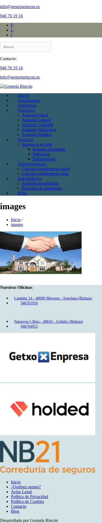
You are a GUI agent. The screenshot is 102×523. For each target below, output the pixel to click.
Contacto (18, 506)
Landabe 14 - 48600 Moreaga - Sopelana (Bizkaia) (53, 298)
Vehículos (41, 154)
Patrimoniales (44, 159)
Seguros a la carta (37, 144)
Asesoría (26, 110)
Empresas (27, 105)
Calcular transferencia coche (46, 168)
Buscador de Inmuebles (42, 188)
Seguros (25, 139)
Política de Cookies (27, 501)
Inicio (23, 95)
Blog (22, 193)
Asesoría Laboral (36, 120)
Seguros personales (49, 149)
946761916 (29, 303)
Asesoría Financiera (39, 129)
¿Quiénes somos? (26, 487)
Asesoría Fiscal (35, 115)
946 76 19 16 (11, 16)
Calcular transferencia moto (45, 173)
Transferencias (32, 164)
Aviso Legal (21, 491)
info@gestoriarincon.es (20, 6)
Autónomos (29, 100)
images (17, 224)
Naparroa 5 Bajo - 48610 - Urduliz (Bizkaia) (48, 321)
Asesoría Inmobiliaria (40, 183)
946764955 (29, 326)
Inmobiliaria (30, 178)
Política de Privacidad (29, 496)
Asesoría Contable (37, 124)
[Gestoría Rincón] (16, 86)
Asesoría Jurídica (36, 134)
